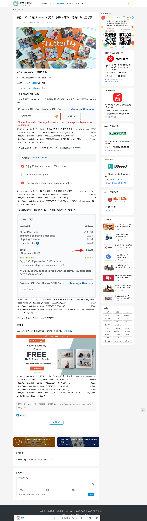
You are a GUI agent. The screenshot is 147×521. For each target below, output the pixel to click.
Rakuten (117, 328)
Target (118, 318)
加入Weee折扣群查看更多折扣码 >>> (117, 183)
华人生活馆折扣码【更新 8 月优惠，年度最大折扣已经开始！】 (123, 227)
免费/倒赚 (60, 3)
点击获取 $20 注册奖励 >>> (114, 79)
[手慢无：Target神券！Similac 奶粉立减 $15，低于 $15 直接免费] (108, 237)
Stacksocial (127, 338)
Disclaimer (69, 511)
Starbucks (118, 341)
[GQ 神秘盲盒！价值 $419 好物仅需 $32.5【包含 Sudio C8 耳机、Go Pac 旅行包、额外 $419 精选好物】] (108, 267)
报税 (108, 338)
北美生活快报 (92, 511)
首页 (14, 9)
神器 (51, 3)
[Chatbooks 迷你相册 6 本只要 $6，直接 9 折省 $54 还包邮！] (108, 298)
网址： (74, 490)
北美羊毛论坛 (80, 511)
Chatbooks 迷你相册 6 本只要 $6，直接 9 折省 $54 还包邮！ (123, 298)
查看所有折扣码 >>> (111, 210)
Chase (108, 322)
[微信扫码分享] (73, 518)
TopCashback (128, 315)
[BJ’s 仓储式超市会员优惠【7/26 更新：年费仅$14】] (108, 278)
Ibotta (127, 318)
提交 (91, 494)
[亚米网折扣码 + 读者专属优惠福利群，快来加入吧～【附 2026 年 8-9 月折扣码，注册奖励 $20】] (108, 247)
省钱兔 (102, 511)
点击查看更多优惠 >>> (112, 117)
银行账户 (127, 341)
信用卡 (69, 3)
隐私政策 (60, 511)
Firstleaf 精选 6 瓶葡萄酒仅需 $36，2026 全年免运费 (123, 288)
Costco (117, 335)
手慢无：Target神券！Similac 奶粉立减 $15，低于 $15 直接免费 (123, 237)
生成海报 (66, 518)
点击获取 (121, 180)
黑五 (127, 322)
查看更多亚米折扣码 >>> (112, 81)
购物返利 (107, 341)
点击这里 (67, 331)
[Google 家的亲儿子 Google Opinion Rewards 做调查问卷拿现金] (108, 257)
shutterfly (23, 415)
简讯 (50, 22)
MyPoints (127, 325)
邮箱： (48, 490)
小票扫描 (127, 331)
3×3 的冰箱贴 (32, 83)
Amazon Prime (108, 335)
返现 (117, 315)
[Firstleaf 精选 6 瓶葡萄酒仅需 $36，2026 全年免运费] (108, 288)
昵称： (21, 490)
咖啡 (127, 335)
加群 (77, 3)
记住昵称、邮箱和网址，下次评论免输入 (32, 494)
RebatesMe (117, 331)
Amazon (127, 312)
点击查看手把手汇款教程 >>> (114, 150)
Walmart (107, 318)
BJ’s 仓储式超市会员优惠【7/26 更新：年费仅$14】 (123, 278)
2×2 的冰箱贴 (32, 88)
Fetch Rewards (128, 328)
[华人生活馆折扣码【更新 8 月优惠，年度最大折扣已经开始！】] (108, 227)
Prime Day (118, 338)
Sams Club (117, 325)
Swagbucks (108, 315)
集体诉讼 (107, 325)
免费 (108, 312)
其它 (83, 3)
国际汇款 (107, 331)
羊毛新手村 (43, 3)
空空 (17, 22)
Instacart (107, 328)
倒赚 (117, 312)
